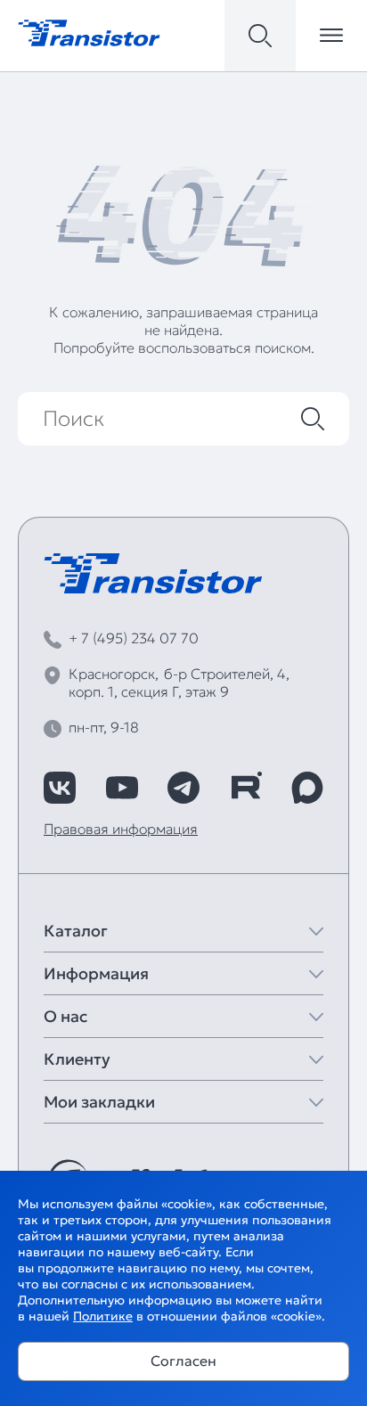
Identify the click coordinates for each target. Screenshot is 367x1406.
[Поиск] (312, 418)
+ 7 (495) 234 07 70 (134, 638)
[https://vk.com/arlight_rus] (60, 788)
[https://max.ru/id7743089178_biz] (307, 788)
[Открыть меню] (331, 35)
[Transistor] (89, 31)
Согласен (183, 1360)
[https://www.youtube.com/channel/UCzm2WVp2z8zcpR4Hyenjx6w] (122, 788)
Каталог (76, 930)
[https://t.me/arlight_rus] (183, 788)
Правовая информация (121, 829)
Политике (103, 1316)
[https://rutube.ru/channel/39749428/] (246, 788)
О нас (65, 1016)
